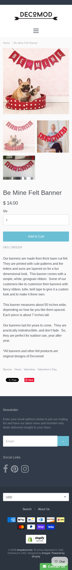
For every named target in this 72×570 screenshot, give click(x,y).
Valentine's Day (47, 369)
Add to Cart (36, 236)
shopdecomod (24, 549)
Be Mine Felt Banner (26, 42)
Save (30, 379)
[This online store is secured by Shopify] (36, 542)
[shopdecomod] (36, 20)
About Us (44, 509)
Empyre (46, 553)
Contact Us (55, 566)
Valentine (29, 369)
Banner (7, 369)
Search (27, 509)
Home (6, 42)
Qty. (5, 210)
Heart (17, 369)
